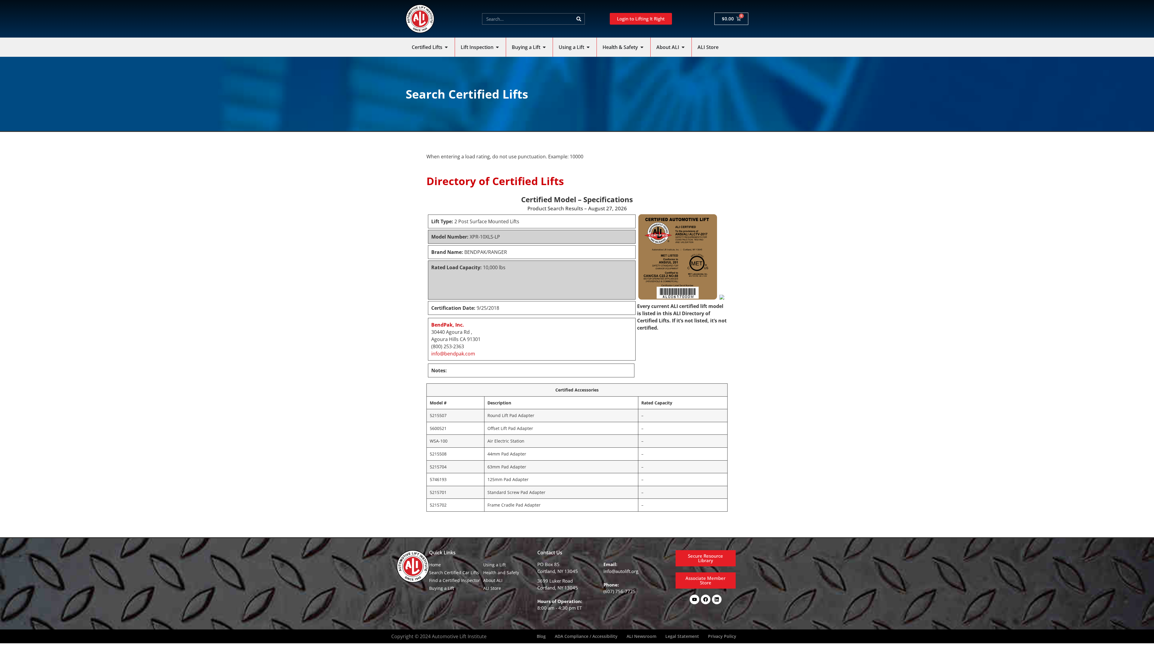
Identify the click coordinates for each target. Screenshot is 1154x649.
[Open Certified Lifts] (446, 47)
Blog (541, 636)
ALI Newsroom (641, 636)
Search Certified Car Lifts (454, 572)
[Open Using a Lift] (588, 47)
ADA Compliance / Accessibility (586, 636)
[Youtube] (694, 599)
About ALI (492, 580)
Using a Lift (494, 565)
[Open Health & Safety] (642, 47)
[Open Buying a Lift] (544, 47)
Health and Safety (501, 572)
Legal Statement (682, 636)
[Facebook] (705, 599)
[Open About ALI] (683, 47)
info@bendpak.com (453, 353)
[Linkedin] (717, 599)
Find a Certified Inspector (454, 580)
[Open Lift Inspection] (497, 47)
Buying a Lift (441, 588)
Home (435, 565)
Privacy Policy (722, 636)
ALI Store (492, 588)
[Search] (579, 19)
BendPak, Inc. (447, 324)
